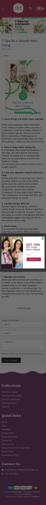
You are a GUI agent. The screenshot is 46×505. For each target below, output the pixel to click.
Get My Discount (34, 259)
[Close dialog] (42, 238)
